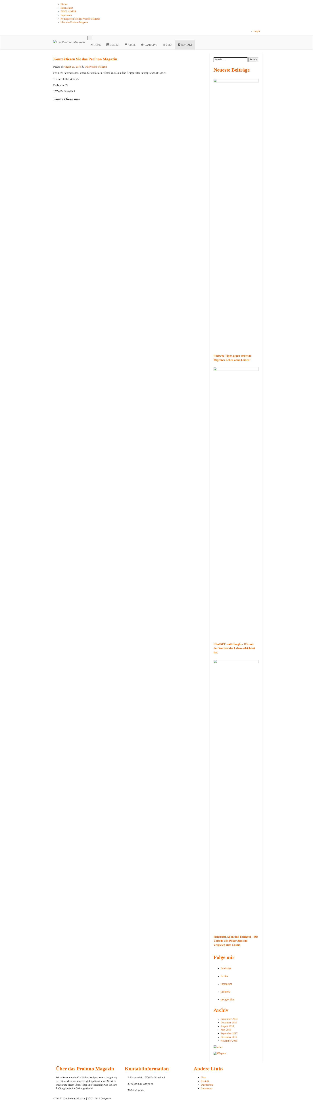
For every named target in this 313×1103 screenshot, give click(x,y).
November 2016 (229, 1040)
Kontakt (205, 1081)
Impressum (66, 15)
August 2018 (227, 1026)
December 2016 (229, 1037)
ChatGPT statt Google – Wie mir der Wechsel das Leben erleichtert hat (234, 648)
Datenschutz (66, 8)
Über (203, 1077)
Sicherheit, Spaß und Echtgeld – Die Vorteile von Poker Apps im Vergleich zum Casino (236, 941)
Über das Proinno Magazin (74, 22)
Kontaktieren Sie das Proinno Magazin (80, 18)
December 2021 (229, 1022)
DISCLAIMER (68, 11)
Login (257, 31)
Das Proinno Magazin (96, 66)
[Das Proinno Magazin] (69, 40)
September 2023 (229, 1019)
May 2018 (226, 1030)
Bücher (64, 4)
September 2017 (229, 1033)
